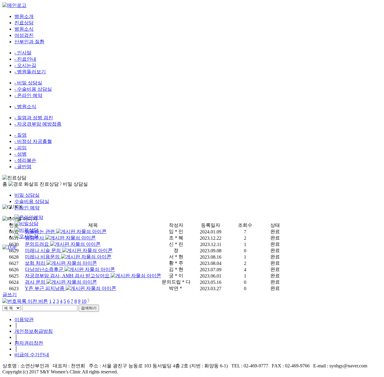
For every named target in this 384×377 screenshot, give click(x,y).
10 (84, 301)
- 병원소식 (25, 106)
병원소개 (24, 16)
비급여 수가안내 (31, 354)
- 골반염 (23, 166)
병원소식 (24, 29)
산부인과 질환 (29, 41)
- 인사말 (23, 52)
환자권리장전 (28, 342)
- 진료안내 (25, 59)
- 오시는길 (25, 65)
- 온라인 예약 (28, 95)
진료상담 (24, 22)
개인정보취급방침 (33, 331)
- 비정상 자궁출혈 (33, 141)
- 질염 (20, 135)
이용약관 (24, 319)
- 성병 (20, 154)
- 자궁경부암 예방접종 (38, 123)
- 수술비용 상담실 (33, 89)
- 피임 (20, 147)
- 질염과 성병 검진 (33, 117)
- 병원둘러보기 (30, 71)
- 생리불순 (25, 160)
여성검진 (24, 35)
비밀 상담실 (27, 195)
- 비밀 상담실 (28, 82)
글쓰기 (9, 294)
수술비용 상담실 (31, 201)
